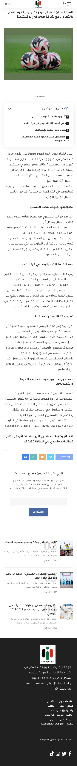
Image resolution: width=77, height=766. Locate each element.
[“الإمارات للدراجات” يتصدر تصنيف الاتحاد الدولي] (66, 548)
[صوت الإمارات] (38, 4)
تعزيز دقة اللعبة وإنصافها (50, 130)
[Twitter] (64, 754)
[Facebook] (69, 754)
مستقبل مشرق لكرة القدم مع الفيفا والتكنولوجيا (46, 139)
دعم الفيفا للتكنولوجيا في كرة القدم (45, 123)
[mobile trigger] (70, 4)
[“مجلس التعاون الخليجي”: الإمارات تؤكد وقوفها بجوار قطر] (66, 580)
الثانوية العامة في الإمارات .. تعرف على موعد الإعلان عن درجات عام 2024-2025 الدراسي (33, 609)
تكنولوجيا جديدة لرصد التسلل (48, 116)
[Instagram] (58, 754)
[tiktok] (52, 754)
